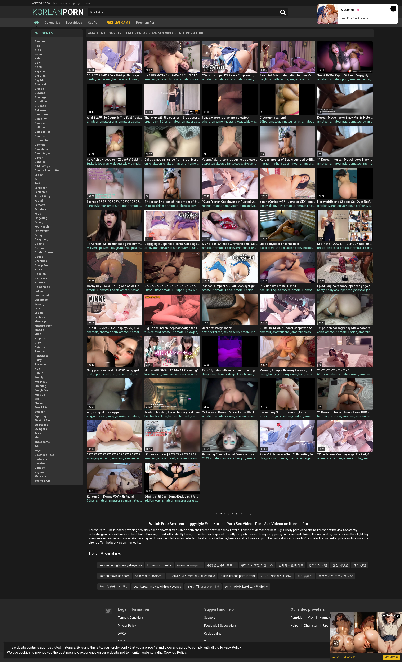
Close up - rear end (273, 117)
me (220, 121)
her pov (328, 416)
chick (320, 332)
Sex (37, 398)
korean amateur (108, 205)
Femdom (40, 209)
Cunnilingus (42, 153)
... (246, 514)
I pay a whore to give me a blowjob (225, 117)
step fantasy (228, 163)
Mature (39, 329)
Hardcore (41, 278)
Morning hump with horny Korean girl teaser (287, 370)
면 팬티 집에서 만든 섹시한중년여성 (192, 576)
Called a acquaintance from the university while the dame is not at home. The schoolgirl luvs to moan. (172, 159)
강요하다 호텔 (318, 565)
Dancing (40, 161)
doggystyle (104, 163)
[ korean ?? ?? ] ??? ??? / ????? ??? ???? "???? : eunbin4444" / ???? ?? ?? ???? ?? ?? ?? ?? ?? (114, 201)
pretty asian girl (137, 374)
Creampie (41, 140)
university (150, 163)
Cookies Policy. (175, 652)
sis (240, 163)
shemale (92, 332)
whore (206, 121)
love (147, 374)
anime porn (334, 458)
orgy (147, 121)
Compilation (43, 131)
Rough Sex (41, 390)
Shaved (39, 403)
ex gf (267, 416)
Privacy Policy (127, 625)
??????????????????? (333, 370)
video (90, 458)
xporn (87, 3)
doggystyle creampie (127, 163)
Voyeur (39, 472)
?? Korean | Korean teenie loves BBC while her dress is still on (345, 412)
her (262, 79)
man (250, 374)
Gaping (39, 243)
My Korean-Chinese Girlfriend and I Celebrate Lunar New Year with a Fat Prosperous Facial (230, 244)
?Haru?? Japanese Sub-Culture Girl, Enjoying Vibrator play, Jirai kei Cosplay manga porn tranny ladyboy (287, 454)
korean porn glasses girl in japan (121, 565)
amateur (150, 79)
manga (206, 205)
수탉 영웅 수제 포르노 (221, 565)
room (155, 121)
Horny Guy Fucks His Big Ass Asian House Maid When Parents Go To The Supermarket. (114, 286)
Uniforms (41, 459)
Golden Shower (45, 252)
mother (264, 163)
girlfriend (323, 205)
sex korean (215, 332)
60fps (164, 121)
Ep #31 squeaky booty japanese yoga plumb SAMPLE (345, 286)
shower (256, 163)
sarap (111, 416)
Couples (40, 136)
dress (337, 416)
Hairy (38, 269)
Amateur (40, 41)
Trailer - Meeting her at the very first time (172, 412)
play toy (271, 458)
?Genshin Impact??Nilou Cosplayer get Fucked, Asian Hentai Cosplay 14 (230, 286)
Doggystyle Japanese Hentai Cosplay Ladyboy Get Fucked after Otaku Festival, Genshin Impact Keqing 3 (172, 244)
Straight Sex (42, 420)
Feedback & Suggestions (220, 625)
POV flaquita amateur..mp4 (278, 286)
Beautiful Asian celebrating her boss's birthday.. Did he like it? (287, 75)
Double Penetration (47, 170)
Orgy (38, 342)
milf (89, 248)
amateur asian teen (363, 121)
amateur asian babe (248, 248)
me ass (229, 121)
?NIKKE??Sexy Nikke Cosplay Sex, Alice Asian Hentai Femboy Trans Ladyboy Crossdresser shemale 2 (114, 328)
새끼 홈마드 (305, 576)
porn (235, 205)
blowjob (240, 121)
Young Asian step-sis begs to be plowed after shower (230, 159)
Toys (38, 450)
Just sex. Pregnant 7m (217, 328)
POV (37, 368)
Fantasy (40, 205)
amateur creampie (192, 79)
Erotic (38, 183)
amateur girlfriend (355, 205)
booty (321, 290)
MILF (38, 334)
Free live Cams (118, 22)
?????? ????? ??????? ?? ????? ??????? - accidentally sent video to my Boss (114, 454)
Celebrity (41, 118)
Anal (38, 45)
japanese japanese (365, 290)
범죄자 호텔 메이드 (290, 565)
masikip (121, 416)
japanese (346, 290)
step (205, 163)
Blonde (39, 88)
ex (261, 416)
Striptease (41, 424)
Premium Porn (146, 22)
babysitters (267, 248)
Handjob (40, 273)
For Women (42, 230)
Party (38, 360)
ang (89, 416)
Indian (39, 291)
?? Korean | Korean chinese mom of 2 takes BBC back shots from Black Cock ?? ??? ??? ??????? (172, 201)
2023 (205, 458)
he (286, 79)
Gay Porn (94, 22)
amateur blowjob (186, 332)
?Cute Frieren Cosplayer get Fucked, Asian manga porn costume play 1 (230, 201)
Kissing (39, 304)
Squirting (41, 416)
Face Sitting (42, 196)
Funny (39, 235)
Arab (38, 50)
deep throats (218, 374)
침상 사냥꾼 (340, 565)
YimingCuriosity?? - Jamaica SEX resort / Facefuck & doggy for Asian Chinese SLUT (287, 201)
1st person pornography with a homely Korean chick (345, 328)
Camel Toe (42, 114)
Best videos (74, 22)
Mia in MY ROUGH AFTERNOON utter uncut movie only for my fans (345, 244)
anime (321, 458)
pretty (91, 374)
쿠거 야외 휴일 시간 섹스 (257, 565)
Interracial (42, 295)
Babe (38, 58)
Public (39, 373)
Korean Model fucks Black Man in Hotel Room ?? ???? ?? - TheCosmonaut (345, 117)
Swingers (41, 429)
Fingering (41, 218)
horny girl (274, 374)
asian (38, 54)
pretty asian (118, 374)
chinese (149, 205)
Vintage (40, 467)
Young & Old (43, 480)
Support (209, 617)
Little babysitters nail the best (279, 244)
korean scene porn (189, 565)
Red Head (41, 381)
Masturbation (43, 325)
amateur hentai (359, 79)
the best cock (311, 248)
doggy (264, 205)
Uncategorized (44, 454)
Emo (37, 179)
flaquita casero (281, 290)
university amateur (170, 163)
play (262, 458)
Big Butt (40, 71)
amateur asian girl (370, 332)
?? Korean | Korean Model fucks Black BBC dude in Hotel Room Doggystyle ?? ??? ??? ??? (345, 159)
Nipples (40, 338)
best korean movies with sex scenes (157, 586)
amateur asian (243, 79)
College (40, 127)
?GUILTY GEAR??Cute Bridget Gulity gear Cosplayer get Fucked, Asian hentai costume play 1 (114, 75)
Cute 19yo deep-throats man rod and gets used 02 (230, 370)
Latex (38, 308)
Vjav (311, 617)
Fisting (39, 222)
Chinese (40, 123)
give (214, 121)
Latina (39, 312)
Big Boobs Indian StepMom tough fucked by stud (172, 328)
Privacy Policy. (230, 647)
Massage (41, 321)
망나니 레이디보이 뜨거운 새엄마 (246, 586)
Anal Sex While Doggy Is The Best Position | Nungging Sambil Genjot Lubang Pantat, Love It (114, 117)
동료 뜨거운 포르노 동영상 (335, 576)
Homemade (42, 286)
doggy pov (276, 205)
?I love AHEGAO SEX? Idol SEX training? (171, 370)
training (156, 374)
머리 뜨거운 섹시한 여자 (276, 576)
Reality (39, 377)
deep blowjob (237, 374)
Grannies (41, 260)
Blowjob (40, 92)
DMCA (122, 633)
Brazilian (41, 101)
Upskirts (40, 463)
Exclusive (41, 192)
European (41, 187)
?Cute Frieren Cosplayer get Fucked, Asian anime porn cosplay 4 (345, 454)
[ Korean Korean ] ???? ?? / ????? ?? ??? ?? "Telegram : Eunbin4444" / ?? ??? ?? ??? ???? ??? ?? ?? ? (172, 454)
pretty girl (102, 374)
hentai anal (104, 79)
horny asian (289, 374)
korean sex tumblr (159, 565)
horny (263, 374)
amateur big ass (168, 79)
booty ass (332, 290)
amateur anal (224, 79)
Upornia (328, 625)
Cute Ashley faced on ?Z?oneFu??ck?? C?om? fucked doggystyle (114, 159)
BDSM (39, 67)
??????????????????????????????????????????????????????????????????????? (172, 286)
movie (321, 248)
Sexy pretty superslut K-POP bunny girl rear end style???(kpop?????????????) (114, 370)
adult (147, 500)
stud (158, 332)
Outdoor (40, 347)
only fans (333, 248)
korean (91, 205)
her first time (158, 416)
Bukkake (40, 110)
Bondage (40, 97)
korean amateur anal (134, 205)
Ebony (39, 174)
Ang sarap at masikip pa (103, 412)
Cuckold (40, 144)
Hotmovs (325, 617)
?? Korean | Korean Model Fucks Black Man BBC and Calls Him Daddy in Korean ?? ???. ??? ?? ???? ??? (230, 412)
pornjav (77, 3)
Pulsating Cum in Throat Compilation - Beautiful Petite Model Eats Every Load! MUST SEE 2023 (230, 454)
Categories (52, 22)
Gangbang (41, 239)
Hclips (294, 625)
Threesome (42, 441)
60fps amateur (163, 290)
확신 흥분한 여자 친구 (114, 586)
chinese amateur (167, 205)
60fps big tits (183, 290)
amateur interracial (363, 163)
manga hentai (222, 205)
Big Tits (39, 80)
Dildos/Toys (42, 166)
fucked (91, 163)
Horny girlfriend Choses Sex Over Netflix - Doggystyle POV (345, 201)
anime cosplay (352, 458)
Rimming (40, 386)
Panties (40, 351)
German (40, 248)
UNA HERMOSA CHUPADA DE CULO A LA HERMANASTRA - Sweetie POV (172, 75)
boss (268, 79)
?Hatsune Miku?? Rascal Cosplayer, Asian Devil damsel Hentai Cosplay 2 (287, 328)
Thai (37, 437)
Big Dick (40, 75)
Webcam (40, 476)
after (246, 163)
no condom (283, 416)
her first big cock (179, 416)
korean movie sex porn (115, 576)
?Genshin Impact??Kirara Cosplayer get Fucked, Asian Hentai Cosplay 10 (230, 75)
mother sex (278, 163)
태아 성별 (360, 565)
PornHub (296, 617)
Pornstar (40, 364)
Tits (37, 446)
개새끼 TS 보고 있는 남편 (203, 586)
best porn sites (62, 3)
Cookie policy (212, 633)
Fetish (39, 213)
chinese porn (188, 205)
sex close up (232, 332)
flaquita (265, 290)
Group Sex (41, 265)
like (292, 79)
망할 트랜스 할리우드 (149, 576)
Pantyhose (42, 355)
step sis (214, 163)
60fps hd (199, 290)
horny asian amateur (312, 374)
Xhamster (310, 625)
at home (190, 163)
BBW (38, 62)
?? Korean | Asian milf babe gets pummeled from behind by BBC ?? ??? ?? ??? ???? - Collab (114, 244)
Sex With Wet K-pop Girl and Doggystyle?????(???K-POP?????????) (345, 75)
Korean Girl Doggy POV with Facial (110, 496)
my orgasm (102, 458)
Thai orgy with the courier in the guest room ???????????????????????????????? (172, 117)
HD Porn (40, 282)
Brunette (40, 105)
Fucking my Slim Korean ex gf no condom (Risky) (287, 412)
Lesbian (40, 317)
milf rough (112, 248)
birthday (278, 79)
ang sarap (99, 416)
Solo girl (40, 411)
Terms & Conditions (131, 617)
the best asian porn (288, 248)
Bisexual (40, 84)
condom (297, 416)
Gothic (39, 256)
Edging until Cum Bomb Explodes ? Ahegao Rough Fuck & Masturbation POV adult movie (172, 496)
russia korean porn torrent (238, 576)
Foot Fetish (42, 226)
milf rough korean (132, 248)
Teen (38, 433)
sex (204, 332)
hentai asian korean (125, 79)
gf (273, 416)
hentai (91, 79)
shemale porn (109, 332)
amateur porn (339, 79)
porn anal (246, 205)
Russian (40, 394)
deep (205, 374)
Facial (39, 200)
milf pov (98, 248)
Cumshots (41, 149)
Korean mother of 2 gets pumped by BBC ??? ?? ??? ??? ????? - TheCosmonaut (287, 159)
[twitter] (108, 611)
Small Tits (41, 407)
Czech (39, 157)
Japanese (41, 299)
